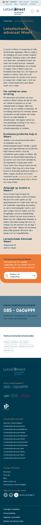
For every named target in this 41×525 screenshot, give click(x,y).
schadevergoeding (25, 177)
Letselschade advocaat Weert (13, 455)
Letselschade (7, 21)
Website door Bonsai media (13, 521)
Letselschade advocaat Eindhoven (15, 429)
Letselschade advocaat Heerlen (14, 432)
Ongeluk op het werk (10, 346)
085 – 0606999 (11, 2)
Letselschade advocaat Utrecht (14, 458)
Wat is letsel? (24, 2)
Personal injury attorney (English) (14, 484)
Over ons (8, 4)
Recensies (35, 2)
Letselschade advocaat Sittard (14, 439)
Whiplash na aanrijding (10, 342)
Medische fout (8, 350)
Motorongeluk (24, 342)
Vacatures (23, 4)
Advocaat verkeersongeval (12, 423)
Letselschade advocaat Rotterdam (15, 445)
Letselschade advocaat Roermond (15, 442)
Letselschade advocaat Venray (14, 452)
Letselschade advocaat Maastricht (15, 436)
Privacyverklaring (9, 513)
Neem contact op (9, 481)
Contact (33, 4)
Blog (16, 4)
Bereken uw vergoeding (15, 275)
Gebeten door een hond (26, 346)
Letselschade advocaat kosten (14, 426)
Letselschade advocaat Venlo (13, 448)
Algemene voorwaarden (11, 517)
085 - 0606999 (19, 310)
